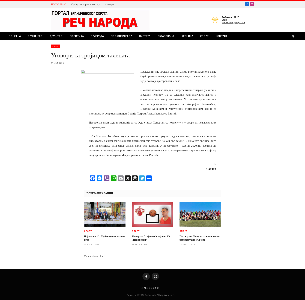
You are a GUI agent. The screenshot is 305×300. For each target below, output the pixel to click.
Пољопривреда (121, 36)
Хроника (187, 36)
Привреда (97, 36)
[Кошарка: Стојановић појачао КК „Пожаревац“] (152, 214)
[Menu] (298, 36)
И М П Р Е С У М (150, 287)
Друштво (56, 36)
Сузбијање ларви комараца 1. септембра (92, 4)
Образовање (165, 36)
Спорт (204, 36)
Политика (77, 36)
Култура (144, 36)
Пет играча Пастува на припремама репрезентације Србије (200, 238)
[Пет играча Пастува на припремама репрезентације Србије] (200, 214)
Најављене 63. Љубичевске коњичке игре (104, 238)
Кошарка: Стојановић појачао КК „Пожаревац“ (151, 238)
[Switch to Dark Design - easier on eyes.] (293, 36)
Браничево (35, 36)
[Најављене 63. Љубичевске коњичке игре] (104, 214)
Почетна (15, 36)
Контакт (222, 36)
